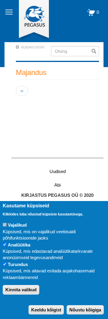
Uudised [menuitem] (58, 171)
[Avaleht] (30, 21)
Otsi (95, 51)
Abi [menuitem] (57, 184)
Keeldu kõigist (46, 309)
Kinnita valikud (21, 289)
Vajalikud (17, 225)
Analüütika (19, 244)
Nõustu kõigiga (85, 309)
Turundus (18, 264)
